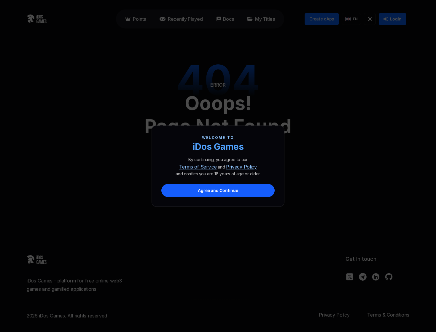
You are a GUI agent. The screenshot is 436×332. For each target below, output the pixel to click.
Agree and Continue (218, 190)
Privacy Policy (241, 167)
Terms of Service (198, 167)
